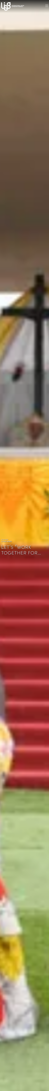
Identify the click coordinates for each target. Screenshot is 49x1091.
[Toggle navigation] (46, 5)
